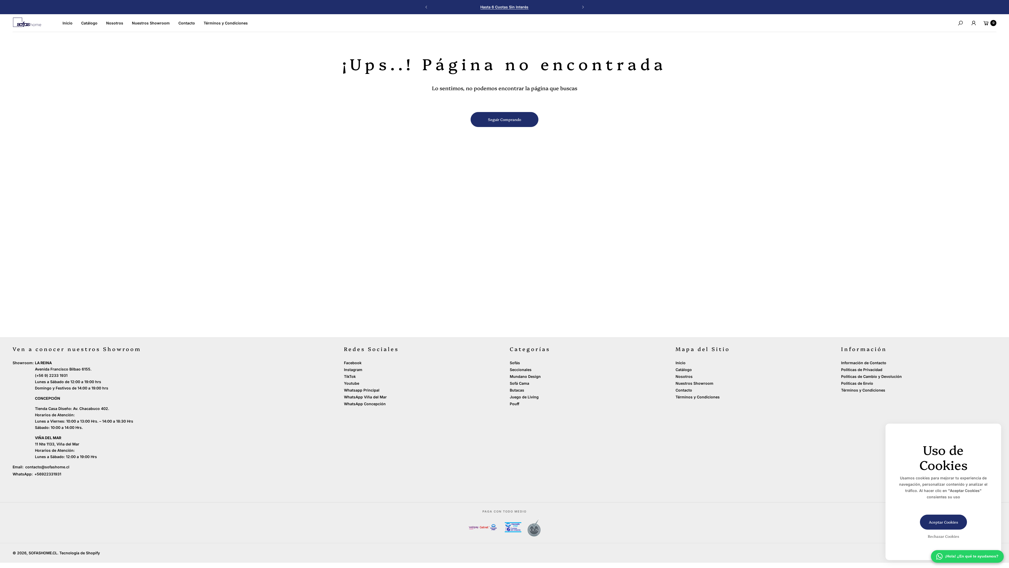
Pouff (514, 404)
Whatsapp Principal (361, 390)
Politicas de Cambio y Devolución (871, 376)
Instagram (353, 369)
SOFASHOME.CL (43, 553)
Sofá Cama (519, 383)
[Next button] (583, 7)
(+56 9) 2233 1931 (51, 375)
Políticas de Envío (857, 383)
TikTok (350, 376)
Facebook (353, 363)
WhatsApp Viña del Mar (365, 397)
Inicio (681, 363)
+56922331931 (47, 474)
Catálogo (684, 369)
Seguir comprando (504, 119)
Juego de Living (524, 397)
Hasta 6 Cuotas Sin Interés (504, 7)
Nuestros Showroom (694, 383)
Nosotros (684, 376)
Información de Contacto (863, 363)
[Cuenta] (973, 23)
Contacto (684, 390)
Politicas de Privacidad (861, 369)
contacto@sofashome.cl (46, 467)
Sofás (515, 363)
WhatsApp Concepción (365, 404)
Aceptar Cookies (943, 522)
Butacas (517, 390)
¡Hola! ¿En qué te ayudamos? (971, 556)
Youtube (351, 383)
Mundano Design (525, 376)
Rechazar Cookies (943, 536)
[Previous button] (426, 7)
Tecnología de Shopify (79, 553)
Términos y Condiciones (698, 397)
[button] (960, 23)
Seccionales (521, 369)
